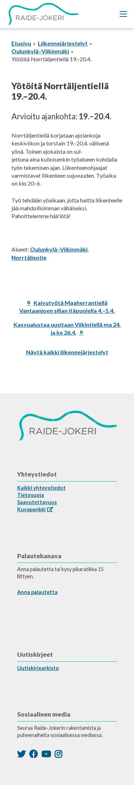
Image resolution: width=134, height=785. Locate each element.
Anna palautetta (37, 592)
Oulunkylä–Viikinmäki (40, 51)
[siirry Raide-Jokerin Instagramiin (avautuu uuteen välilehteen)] (58, 753)
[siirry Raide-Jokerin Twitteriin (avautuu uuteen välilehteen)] (21, 753)
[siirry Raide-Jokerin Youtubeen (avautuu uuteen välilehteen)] (46, 753)
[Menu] (123, 14)
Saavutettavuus (37, 502)
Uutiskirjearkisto (38, 668)
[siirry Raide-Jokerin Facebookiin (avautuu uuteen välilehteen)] (33, 753)
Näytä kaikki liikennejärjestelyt (67, 352)
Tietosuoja (30, 495)
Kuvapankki (31, 509)
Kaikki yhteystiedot (41, 488)
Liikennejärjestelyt (63, 43)
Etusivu (21, 43)
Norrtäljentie (28, 257)
